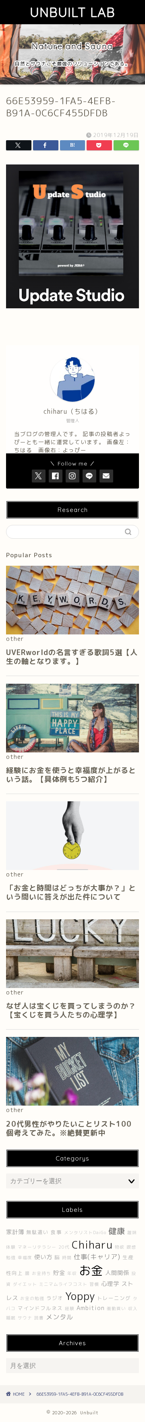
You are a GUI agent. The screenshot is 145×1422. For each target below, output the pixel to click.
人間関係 (117, 1273)
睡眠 (11, 1318)
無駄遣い (37, 1232)
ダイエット (25, 1284)
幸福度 (25, 1257)
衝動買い (116, 1308)
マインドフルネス (40, 1308)
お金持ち (41, 1273)
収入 (133, 1308)
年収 (72, 1273)
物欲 (119, 1247)
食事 (56, 1232)
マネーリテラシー (37, 1247)
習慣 (94, 1284)
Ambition (91, 1308)
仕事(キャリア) (97, 1256)
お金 (91, 1270)
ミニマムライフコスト (63, 1284)
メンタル (59, 1316)
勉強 (11, 1257)
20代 (64, 1247)
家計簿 (15, 1232)
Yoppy (80, 1296)
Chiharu (92, 1244)
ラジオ (54, 1298)
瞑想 (131, 1247)
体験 (11, 1247)
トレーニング (114, 1298)
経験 (70, 1308)
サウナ (25, 1318)
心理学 (110, 1284)
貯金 (59, 1273)
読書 (39, 1318)
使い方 (43, 1257)
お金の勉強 (32, 1298)
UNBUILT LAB (72, 12)
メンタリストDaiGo (85, 1232)
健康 (116, 1231)
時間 (67, 1257)
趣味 (132, 1232)
